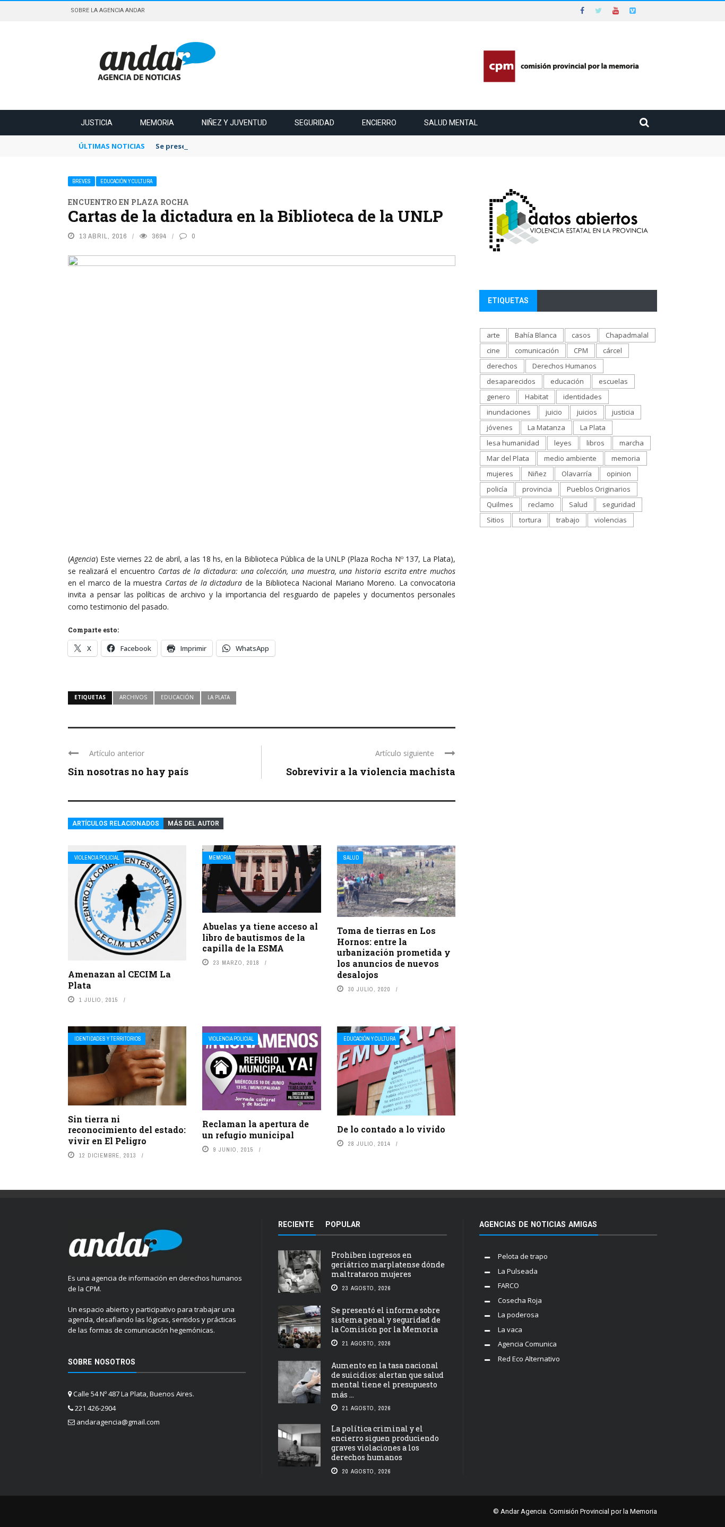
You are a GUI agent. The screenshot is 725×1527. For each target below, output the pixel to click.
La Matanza (546, 427)
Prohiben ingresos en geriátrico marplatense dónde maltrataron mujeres (388, 1264)
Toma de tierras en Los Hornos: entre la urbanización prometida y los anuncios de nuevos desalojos (394, 952)
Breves (81, 181)
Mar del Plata (508, 458)
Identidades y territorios (107, 1038)
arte (493, 335)
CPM (581, 350)
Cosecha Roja (520, 1300)
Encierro (379, 122)
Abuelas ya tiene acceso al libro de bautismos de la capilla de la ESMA (260, 937)
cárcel (612, 350)
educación (177, 697)
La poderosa (518, 1314)
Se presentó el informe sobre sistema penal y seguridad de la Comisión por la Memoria (386, 1319)
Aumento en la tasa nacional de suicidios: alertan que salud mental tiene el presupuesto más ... (387, 1380)
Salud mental (451, 122)
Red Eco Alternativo (529, 1358)
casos (581, 335)
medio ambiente (570, 458)
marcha (631, 443)
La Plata (219, 697)
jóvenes (500, 427)
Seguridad (314, 122)
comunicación (537, 350)
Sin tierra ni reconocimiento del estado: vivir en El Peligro (127, 1130)
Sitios (495, 520)
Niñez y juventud (234, 122)
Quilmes (500, 504)
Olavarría (577, 473)
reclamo (541, 504)
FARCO (508, 1285)
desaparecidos (511, 381)
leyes (563, 443)
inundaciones (509, 412)
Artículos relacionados (115, 823)
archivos (133, 697)
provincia (537, 489)
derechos (502, 366)
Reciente (296, 1224)
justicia (623, 412)
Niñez (537, 473)
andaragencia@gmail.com (118, 1422)
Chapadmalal (627, 335)
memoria (625, 458)
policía (497, 489)
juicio (554, 412)
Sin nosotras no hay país (128, 771)
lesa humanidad (513, 443)
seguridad (618, 504)
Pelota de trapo (523, 1256)
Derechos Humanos (564, 366)
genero (498, 396)
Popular (342, 1224)
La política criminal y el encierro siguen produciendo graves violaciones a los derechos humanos (385, 1443)
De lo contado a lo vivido (391, 1129)
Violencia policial (96, 857)
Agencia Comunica (527, 1344)
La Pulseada (518, 1271)
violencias (610, 520)
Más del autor (193, 823)
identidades (582, 396)
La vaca (510, 1329)
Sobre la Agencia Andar (108, 10)
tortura (530, 520)
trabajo (568, 520)
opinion (619, 473)
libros (595, 443)
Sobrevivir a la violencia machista (370, 771)
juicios (587, 412)
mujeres (500, 473)
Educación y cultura (126, 181)
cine (493, 350)
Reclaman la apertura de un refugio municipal (255, 1129)
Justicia (97, 122)
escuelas (613, 381)
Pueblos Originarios (599, 489)
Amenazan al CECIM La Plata (119, 979)
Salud (351, 857)
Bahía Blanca (536, 335)
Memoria (157, 122)
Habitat (536, 396)
